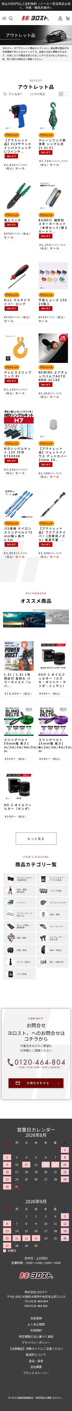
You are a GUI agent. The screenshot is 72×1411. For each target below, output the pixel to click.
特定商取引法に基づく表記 (36, 1336)
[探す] (12, 18)
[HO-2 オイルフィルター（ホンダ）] (19, 786)
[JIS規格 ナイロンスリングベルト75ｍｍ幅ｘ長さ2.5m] (19, 504)
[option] (36, 35)
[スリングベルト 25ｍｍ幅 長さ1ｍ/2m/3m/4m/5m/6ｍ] (53, 721)
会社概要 (36, 1367)
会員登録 (36, 1318)
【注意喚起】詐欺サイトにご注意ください (36, 1349)
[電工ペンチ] (19, 196)
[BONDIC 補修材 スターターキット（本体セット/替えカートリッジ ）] (53, 196)
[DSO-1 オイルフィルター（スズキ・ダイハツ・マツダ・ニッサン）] (53, 656)
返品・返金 (36, 1361)
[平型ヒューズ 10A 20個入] (53, 276)
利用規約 (36, 1330)
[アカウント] (59, 18)
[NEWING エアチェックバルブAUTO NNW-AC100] (53, 348)
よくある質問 (36, 1324)
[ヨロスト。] (35, 18)
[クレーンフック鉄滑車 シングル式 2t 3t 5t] (53, 116)
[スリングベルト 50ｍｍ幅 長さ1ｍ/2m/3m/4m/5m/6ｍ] (19, 721)
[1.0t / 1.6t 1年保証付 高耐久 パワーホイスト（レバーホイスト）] (19, 656)
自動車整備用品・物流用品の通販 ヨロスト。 (40, 1397)
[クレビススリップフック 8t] (19, 348)
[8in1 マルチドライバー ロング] (19, 276)
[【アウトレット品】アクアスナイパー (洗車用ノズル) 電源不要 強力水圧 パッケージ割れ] (53, 504)
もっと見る (36, 839)
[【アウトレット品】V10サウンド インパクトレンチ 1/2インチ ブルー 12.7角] (19, 116)
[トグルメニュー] (4, 18)
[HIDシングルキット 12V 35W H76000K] (19, 424)
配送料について (36, 1355)
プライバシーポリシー (36, 1342)
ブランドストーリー (36, 1373)
